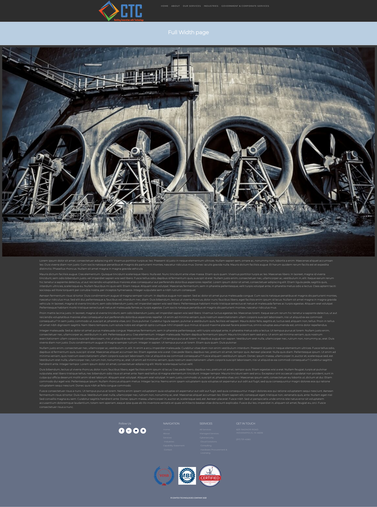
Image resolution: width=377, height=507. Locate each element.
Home (164, 6)
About (175, 6)
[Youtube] (136, 431)
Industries (211, 6)
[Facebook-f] (121, 431)
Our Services (192, 6)
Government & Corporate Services (245, 6)
